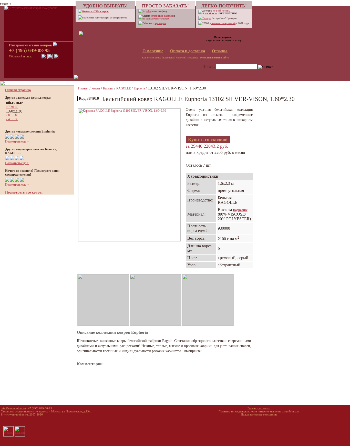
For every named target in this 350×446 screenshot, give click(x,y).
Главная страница (18, 90)
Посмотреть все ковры (24, 192)
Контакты (168, 57)
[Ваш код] (81, 34)
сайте (148, 11)
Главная (83, 88)
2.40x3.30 (12, 119)
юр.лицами (160, 23)
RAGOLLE (123, 88)
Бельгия (108, 88)
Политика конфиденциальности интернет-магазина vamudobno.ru (259, 411)
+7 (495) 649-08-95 (29, 50)
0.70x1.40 (12, 107)
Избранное (192, 57)
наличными (157, 15)
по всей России (221, 10)
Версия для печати (259, 408)
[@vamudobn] (56, 58)
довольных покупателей (222, 23)
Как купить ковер (151, 57)
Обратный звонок (20, 56)
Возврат (206, 18)
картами (168, 15)
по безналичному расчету (155, 18)
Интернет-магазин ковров (31, 45)
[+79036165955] (43, 58)
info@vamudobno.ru (13, 408)
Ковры (95, 88)
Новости (180, 57)
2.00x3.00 (12, 115)
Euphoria (139, 88)
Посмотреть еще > (17, 141)
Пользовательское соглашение (259, 414)
